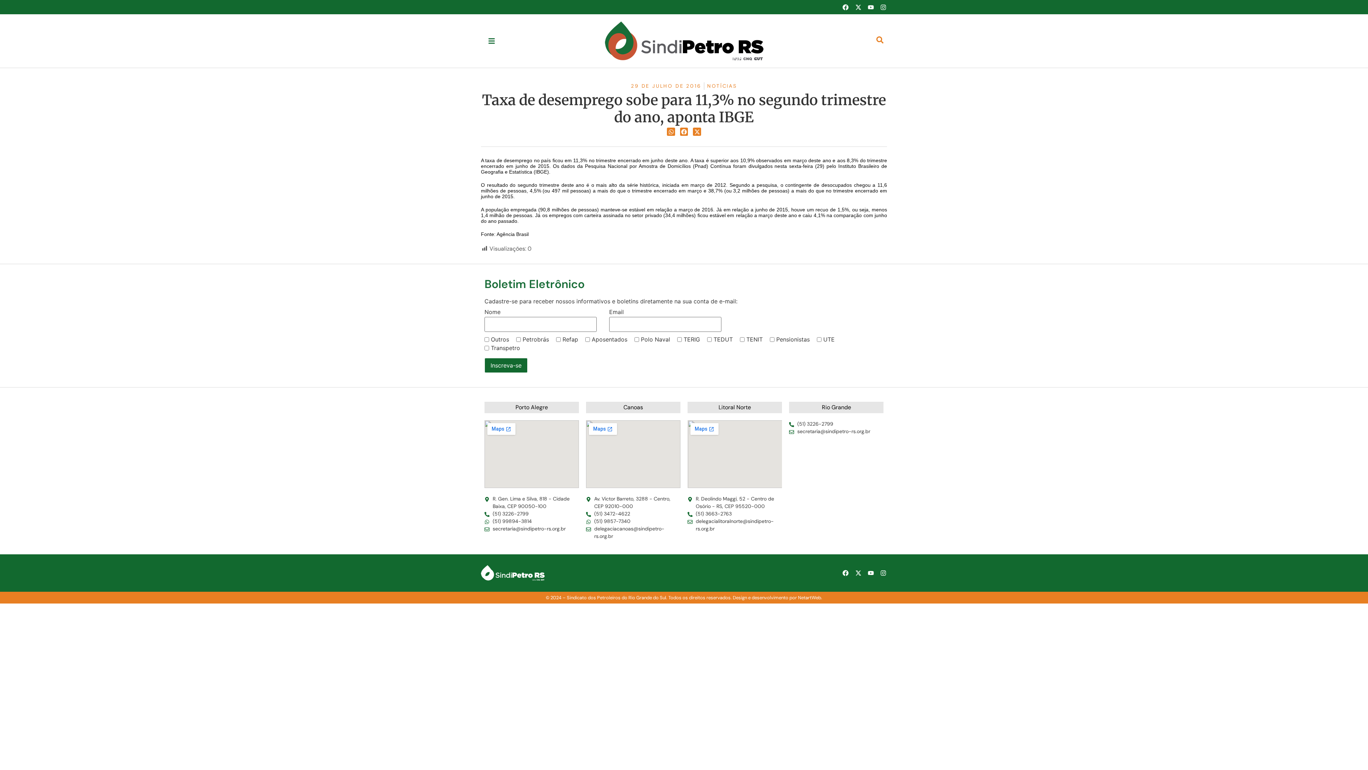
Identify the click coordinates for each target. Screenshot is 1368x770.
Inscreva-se (506, 365)
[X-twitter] (858, 7)
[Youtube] (870, 7)
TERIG (692, 339)
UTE (829, 339)
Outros (500, 339)
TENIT (754, 339)
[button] (671, 132)
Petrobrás (536, 339)
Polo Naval (655, 339)
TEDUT (723, 339)
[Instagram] (883, 7)
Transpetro (505, 348)
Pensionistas (793, 339)
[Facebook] (845, 7)
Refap (570, 339)
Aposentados (609, 339)
